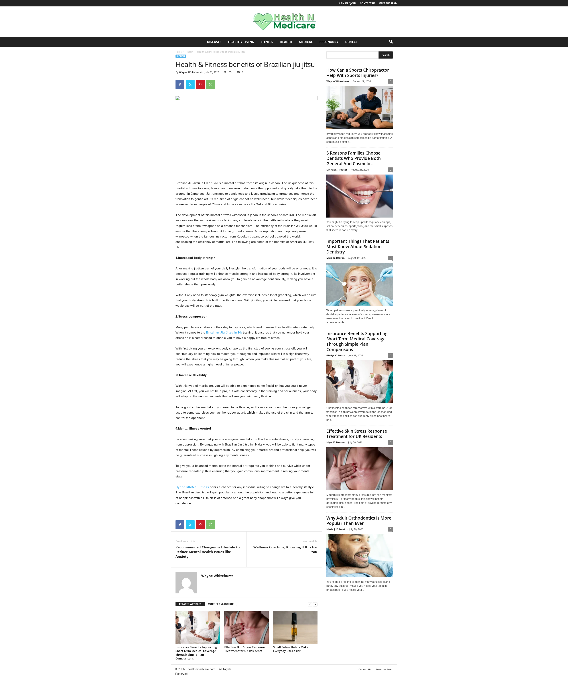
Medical (306, 42)
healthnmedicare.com (201, 669)
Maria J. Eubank (335, 529)
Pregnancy (329, 42)
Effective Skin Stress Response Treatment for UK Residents (244, 649)
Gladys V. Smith (335, 355)
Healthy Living (241, 42)
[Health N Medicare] (284, 21)
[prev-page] (310, 604)
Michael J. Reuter (336, 169)
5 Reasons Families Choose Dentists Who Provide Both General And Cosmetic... (353, 158)
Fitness (267, 42)
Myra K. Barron (335, 257)
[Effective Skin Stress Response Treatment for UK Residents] (246, 627)
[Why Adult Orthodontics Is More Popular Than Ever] (359, 555)
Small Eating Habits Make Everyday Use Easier (290, 649)
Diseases (214, 42)
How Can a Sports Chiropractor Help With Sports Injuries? (357, 72)
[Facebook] (180, 84)
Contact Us (367, 3)
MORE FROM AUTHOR (221, 604)
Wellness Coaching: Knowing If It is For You (285, 549)
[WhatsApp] (210, 84)
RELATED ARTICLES (190, 604)
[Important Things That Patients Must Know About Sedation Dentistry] (359, 284)
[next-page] (315, 604)
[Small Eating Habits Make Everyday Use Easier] (295, 627)
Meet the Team (388, 3)
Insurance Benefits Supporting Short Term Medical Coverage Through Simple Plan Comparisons (196, 652)
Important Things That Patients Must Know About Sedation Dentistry (357, 246)
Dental (351, 42)
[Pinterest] (200, 84)
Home (179, 51)
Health (286, 42)
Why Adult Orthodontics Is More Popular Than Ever (358, 520)
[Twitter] (190, 84)
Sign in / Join (347, 3)
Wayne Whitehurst (190, 72)
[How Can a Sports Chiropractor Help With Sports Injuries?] (359, 107)
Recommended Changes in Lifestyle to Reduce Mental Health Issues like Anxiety (208, 552)
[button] (391, 42)
